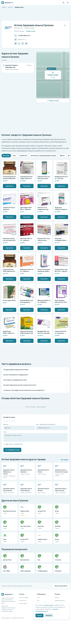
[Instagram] (22, 43)
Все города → (65, 460)
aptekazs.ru (21, 39)
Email (45, 424)
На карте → (29, 65)
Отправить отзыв (13, 450)
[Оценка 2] (7, 421)
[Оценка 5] (15, 421)
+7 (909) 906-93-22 (24, 35)
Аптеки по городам (23, 597)
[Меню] (68, 2)
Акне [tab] (14, 155)
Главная (4, 7)
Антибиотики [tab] (23, 155)
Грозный (10, 7)
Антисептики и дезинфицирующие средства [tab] (43, 155)
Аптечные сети (22, 600)
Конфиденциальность (60, 600)
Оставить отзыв (30, 31)
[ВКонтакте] (15, 43)
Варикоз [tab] (62, 155)
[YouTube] (26, 43)
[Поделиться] (64, 25)
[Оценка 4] (12, 421)
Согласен (39, 615)
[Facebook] (19, 43)
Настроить (49, 615)
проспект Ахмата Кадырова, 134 (11, 66)
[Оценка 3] (10, 421)
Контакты (57, 597)
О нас (38, 597)
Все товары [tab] (6, 155)
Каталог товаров (23, 603)
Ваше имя (5, 424)
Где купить (9, 186)
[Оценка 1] (4, 421)
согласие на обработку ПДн (15, 444)
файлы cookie (49, 605)
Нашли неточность (61, 586)
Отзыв (4, 432)
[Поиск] (63, 2)
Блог (38, 600)
